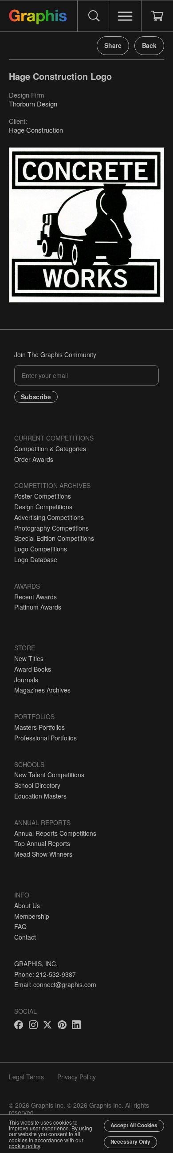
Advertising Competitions (49, 517)
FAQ (20, 926)
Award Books (32, 669)
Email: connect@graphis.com (55, 984)
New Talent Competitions (49, 774)
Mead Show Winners (43, 854)
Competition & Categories (50, 448)
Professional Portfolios (45, 737)
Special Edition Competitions (54, 538)
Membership (31, 916)
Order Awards (33, 459)
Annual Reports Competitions (55, 833)
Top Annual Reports (42, 843)
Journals (26, 679)
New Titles (28, 658)
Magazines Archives (42, 689)
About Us (27, 905)
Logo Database (35, 559)
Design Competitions (43, 506)
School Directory (37, 785)
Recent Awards (35, 596)
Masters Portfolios (39, 727)
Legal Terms (26, 1076)
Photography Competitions (51, 527)
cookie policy (24, 1145)
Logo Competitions (40, 548)
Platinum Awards (37, 606)
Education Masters (40, 795)
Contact (25, 937)
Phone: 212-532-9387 (45, 974)
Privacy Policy (76, 1076)
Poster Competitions (42, 496)
